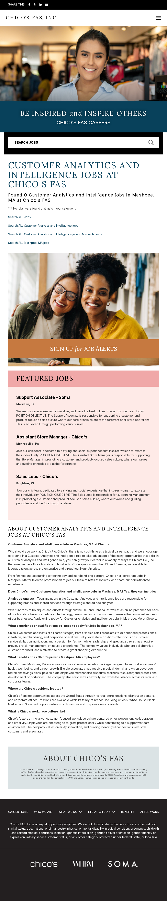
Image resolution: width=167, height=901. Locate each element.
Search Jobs (26, 142)
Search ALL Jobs (19, 217)
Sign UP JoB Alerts (83, 348)
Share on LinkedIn (41, 5)
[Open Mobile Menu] (158, 17)
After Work (149, 811)
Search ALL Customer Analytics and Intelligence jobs (43, 225)
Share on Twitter (35, 5)
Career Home (18, 811)
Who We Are (43, 811)
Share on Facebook (29, 5)
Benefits (127, 811)
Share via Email (46, 5)
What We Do (67, 811)
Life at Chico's (99, 811)
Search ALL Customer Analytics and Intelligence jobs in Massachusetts (55, 234)
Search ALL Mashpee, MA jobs (28, 242)
